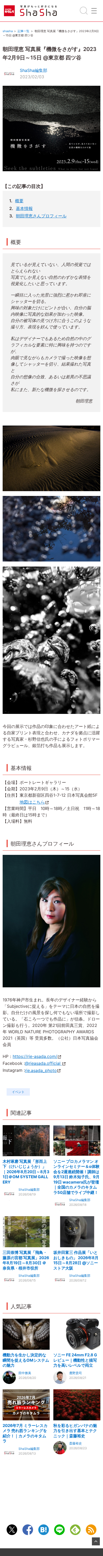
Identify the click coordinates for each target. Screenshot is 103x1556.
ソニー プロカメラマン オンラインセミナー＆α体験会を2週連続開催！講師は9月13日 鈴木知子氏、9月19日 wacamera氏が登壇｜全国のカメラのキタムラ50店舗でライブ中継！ (76, 1177)
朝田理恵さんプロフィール (41, 215)
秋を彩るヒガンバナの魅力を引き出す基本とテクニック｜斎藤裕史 (75, 1430)
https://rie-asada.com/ (35, 1056)
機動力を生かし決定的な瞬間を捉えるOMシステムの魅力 (26, 1360)
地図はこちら (32, 802)
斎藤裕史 (75, 1443)
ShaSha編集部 (33, 70)
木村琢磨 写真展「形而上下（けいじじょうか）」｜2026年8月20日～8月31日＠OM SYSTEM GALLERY (26, 1172)
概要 (19, 200)
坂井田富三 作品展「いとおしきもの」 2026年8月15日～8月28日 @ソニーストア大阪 (76, 1260)
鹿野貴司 (75, 1373)
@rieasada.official (43, 1063)
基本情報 (24, 208)
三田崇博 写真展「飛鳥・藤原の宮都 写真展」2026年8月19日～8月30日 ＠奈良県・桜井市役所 (26, 1260)
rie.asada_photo (41, 1070)
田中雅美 (24, 1373)
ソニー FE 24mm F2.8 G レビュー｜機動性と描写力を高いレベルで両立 (75, 1360)
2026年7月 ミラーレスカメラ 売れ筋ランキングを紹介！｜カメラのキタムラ (25, 1433)
